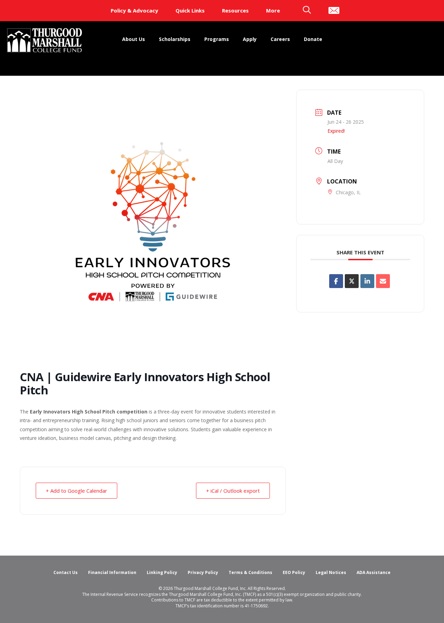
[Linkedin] (367, 281)
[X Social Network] (352, 281)
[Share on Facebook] (336, 281)
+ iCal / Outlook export (233, 490)
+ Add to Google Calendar (76, 490)
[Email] (383, 281)
